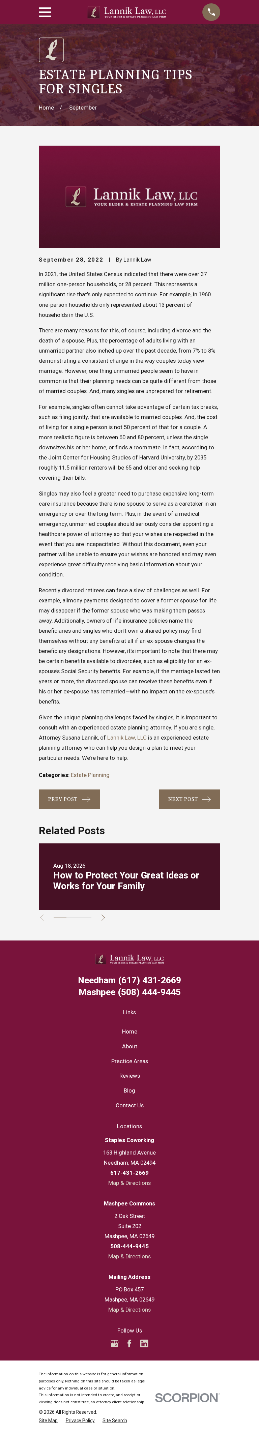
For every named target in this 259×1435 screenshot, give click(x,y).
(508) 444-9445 (130, 992)
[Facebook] (129, 1343)
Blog (129, 1090)
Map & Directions (129, 1183)
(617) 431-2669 (129, 980)
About (129, 1046)
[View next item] (103, 918)
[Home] (126, 12)
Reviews (129, 1076)
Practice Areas (129, 1061)
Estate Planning (90, 775)
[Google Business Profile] (114, 1343)
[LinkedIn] (144, 1343)
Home (129, 1031)
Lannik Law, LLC (127, 738)
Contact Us (130, 1105)
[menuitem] (48, 1420)
